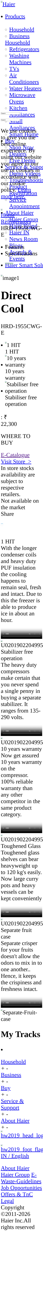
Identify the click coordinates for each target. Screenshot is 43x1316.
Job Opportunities (21, 1188)
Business (19, 36)
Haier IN (19, 232)
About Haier (15, 1120)
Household (21, 29)
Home (8, 215)
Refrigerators (16, 221)
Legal (7, 1201)
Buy (6, 1088)
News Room (23, 239)
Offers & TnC (17, 1194)
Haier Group (15, 1174)
